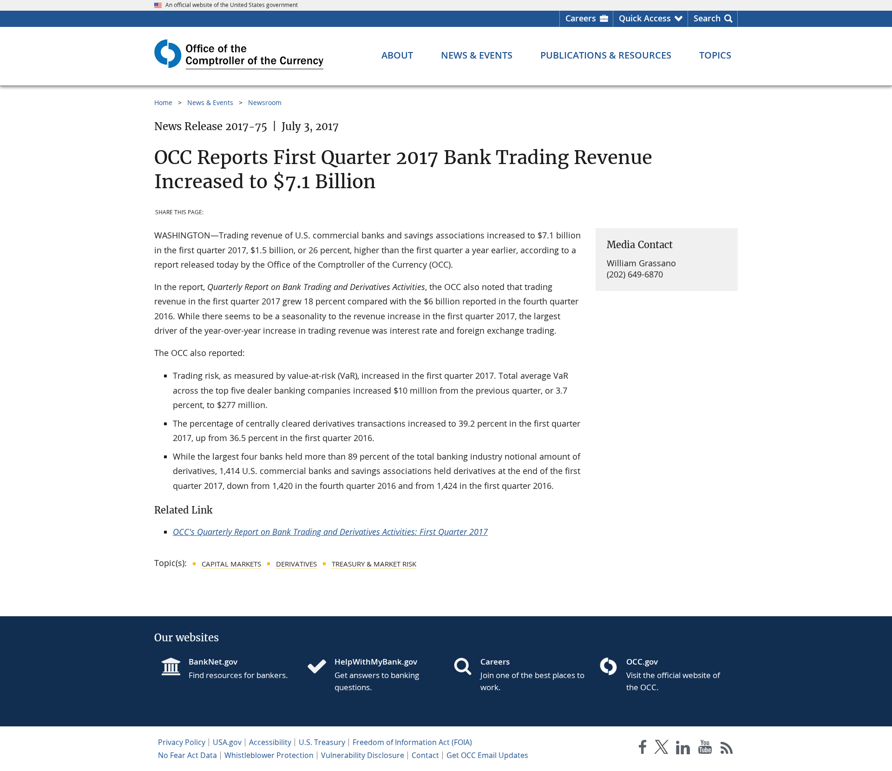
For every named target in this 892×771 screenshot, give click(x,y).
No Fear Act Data (187, 755)
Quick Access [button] (645, 18)
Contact (425, 755)
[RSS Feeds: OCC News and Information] (727, 749)
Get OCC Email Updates (487, 755)
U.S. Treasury (322, 742)
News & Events (210, 102)
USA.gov (227, 742)
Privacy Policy (181, 742)
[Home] (321, 667)
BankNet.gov (213, 661)
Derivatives (296, 563)
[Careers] (466, 667)
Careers (580, 18)
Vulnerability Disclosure (362, 755)
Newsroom (265, 102)
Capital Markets (231, 563)
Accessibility (270, 742)
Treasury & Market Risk (374, 563)
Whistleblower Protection (269, 755)
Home (163, 102)
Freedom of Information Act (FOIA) (412, 742)
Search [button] (707, 18)
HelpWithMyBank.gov (375, 661)
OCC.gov (642, 661)
